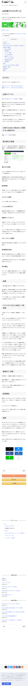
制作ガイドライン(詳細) (11, 99)
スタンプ (7, 135)
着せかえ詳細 (8, 49)
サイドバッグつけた (6, 582)
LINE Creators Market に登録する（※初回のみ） (14, 45)
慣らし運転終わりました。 (7, 594)
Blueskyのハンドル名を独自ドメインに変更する (12, 620)
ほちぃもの (14, 479)
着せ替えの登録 (6, 47)
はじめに (5, 42)
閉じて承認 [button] (6, 683)
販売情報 (7, 51)
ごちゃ (4, 523)
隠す (16, 39)
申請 (4, 63)
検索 (24, 471)
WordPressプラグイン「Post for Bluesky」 (11, 603)
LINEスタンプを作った (9, 525)
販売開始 (5, 68)
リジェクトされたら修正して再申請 (11, 65)
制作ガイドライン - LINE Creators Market (12, 86)
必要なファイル (6, 44)
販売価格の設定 (8, 59)
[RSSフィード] (22, 667)
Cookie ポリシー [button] (19, 680)
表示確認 (7, 61)
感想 (4, 70)
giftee (14, 475)
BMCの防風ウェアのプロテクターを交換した (11, 590)
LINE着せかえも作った (10, 528)
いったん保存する (9, 54)
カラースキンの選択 (9, 58)
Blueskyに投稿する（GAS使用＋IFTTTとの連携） (12, 608)
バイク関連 (14, 483)
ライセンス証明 (8, 52)
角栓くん (6, 530)
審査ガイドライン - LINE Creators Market (12, 87)
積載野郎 (4, 578)
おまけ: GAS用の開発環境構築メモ (9, 616)
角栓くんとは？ (5, 30)
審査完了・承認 (6, 67)
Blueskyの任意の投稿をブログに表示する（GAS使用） (13, 612)
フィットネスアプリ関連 (10, 537)
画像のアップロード (9, 56)
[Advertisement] (14, 502)
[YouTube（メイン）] (14, 667)
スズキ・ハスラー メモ (9, 535)
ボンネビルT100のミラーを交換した (9, 586)
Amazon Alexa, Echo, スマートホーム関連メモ (15, 533)
